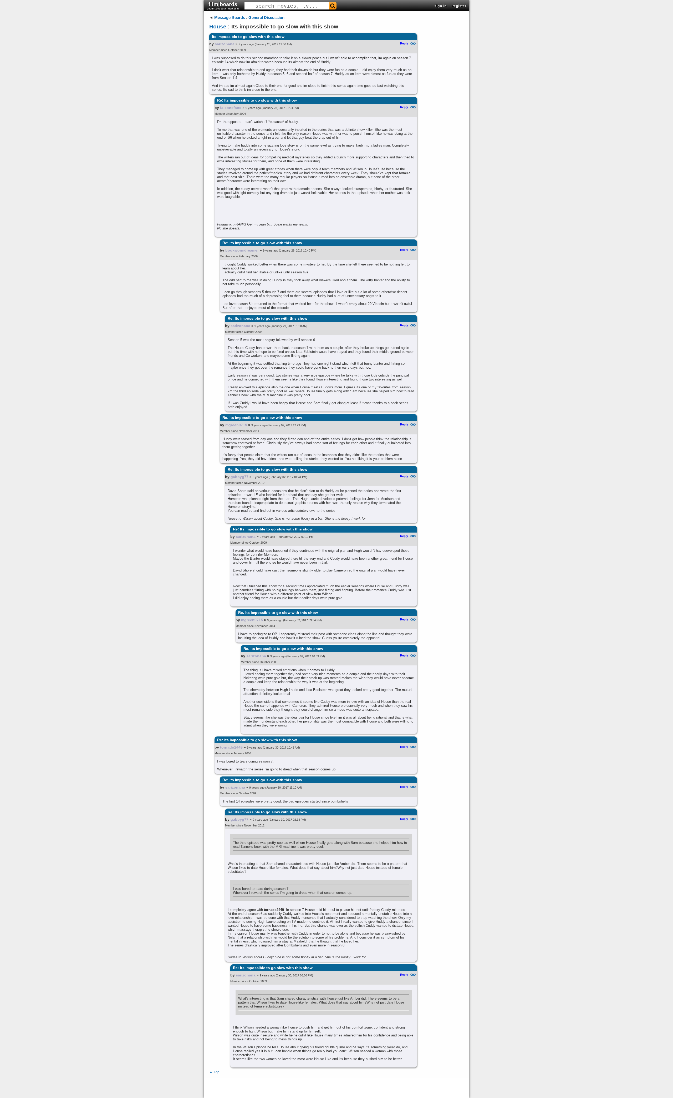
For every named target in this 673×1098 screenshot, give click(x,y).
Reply (404, 43)
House (217, 26)
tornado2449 (231, 747)
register (459, 6)
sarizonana (224, 44)
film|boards (223, 5)
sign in (440, 6)
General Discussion (266, 17)
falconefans (230, 108)
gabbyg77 (239, 477)
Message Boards (229, 17)
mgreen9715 (236, 425)
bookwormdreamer (242, 250)
